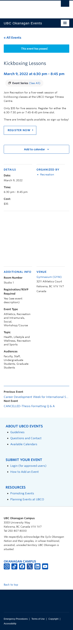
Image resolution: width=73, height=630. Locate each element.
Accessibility (10, 623)
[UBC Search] (65, 5)
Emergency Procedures (16, 619)
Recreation (47, 174)
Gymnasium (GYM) (49, 276)
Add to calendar (34, 149)
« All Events (12, 37)
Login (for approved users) (28, 465)
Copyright (53, 619)
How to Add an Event (24, 471)
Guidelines (17, 432)
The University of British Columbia (27, 8)
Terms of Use (38, 619)
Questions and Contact (26, 438)
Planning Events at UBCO (27, 499)
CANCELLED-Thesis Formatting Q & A (29, 406)
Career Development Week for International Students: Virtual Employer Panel (36, 397)
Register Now (19, 130)
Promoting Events (22, 493)
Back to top (11, 584)
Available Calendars (23, 444)
